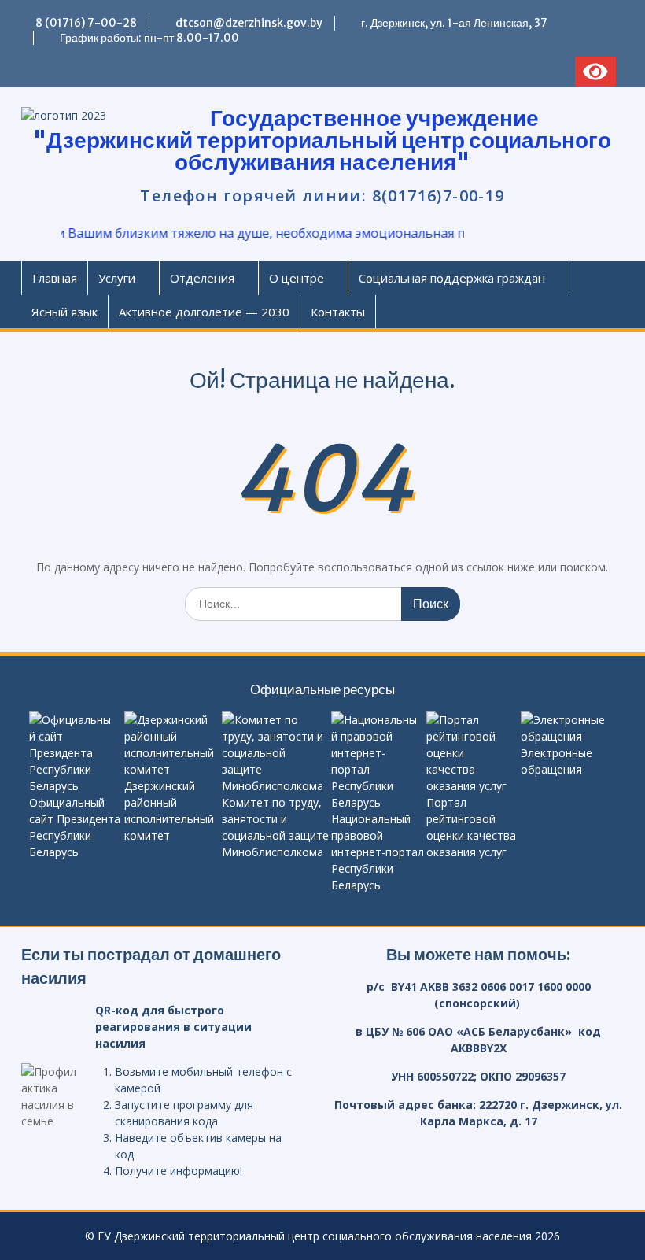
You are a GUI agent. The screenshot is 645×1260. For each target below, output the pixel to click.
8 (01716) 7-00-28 (86, 23)
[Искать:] (322, 603)
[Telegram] (63, 71)
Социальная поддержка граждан (452, 278)
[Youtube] (145, 71)
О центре (296, 278)
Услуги (116, 278)
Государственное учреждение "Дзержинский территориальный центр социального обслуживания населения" (322, 140)
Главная (54, 278)
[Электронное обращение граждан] (35, 71)
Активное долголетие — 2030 (204, 312)
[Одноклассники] (90, 71)
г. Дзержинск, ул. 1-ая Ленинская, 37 (454, 23)
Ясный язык (64, 312)
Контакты (338, 312)
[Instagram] (118, 71)
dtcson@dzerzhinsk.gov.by (248, 23)
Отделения (202, 278)
